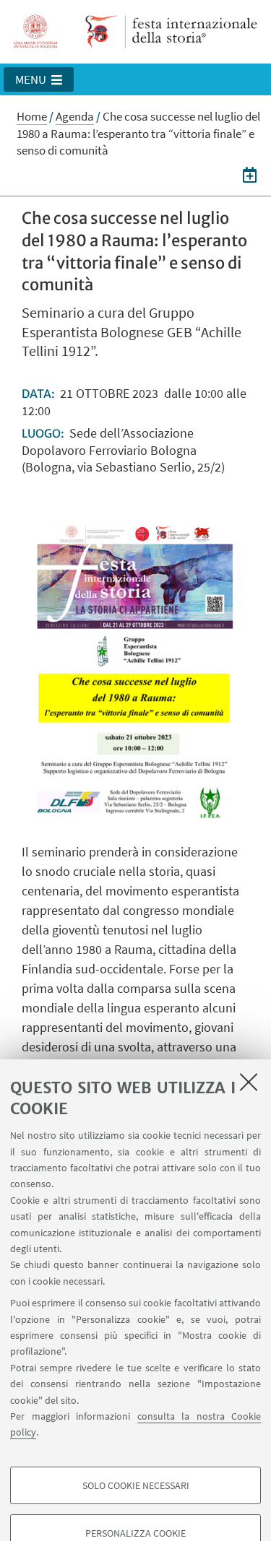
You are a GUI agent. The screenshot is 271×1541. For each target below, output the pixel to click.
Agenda (75, 116)
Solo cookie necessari (135, 1485)
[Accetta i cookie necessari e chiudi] (248, 1081)
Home (32, 116)
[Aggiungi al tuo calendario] (249, 175)
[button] (39, 79)
